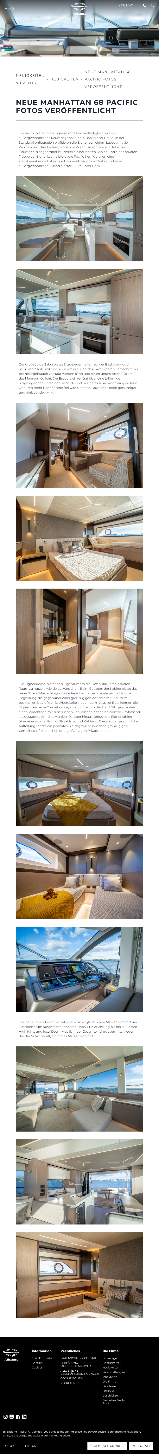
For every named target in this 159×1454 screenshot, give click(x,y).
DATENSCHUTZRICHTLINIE (78, 1358)
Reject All (141, 1445)
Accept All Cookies (107, 1445)
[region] (79, 1440)
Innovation (110, 1377)
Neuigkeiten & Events (30, 79)
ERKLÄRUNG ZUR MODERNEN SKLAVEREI (76, 1364)
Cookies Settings (20, 1445)
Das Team (109, 1386)
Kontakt (125, 5)
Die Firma (109, 1381)
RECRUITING (69, 1383)
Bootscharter (112, 1363)
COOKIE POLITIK (71, 1378)
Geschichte (110, 1395)
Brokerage (110, 1358)
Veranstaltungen (114, 1372)
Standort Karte (42, 1358)
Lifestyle (108, 1391)
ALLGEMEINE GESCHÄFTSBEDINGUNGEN (79, 1372)
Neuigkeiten (111, 1367)
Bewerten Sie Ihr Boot (114, 1401)
